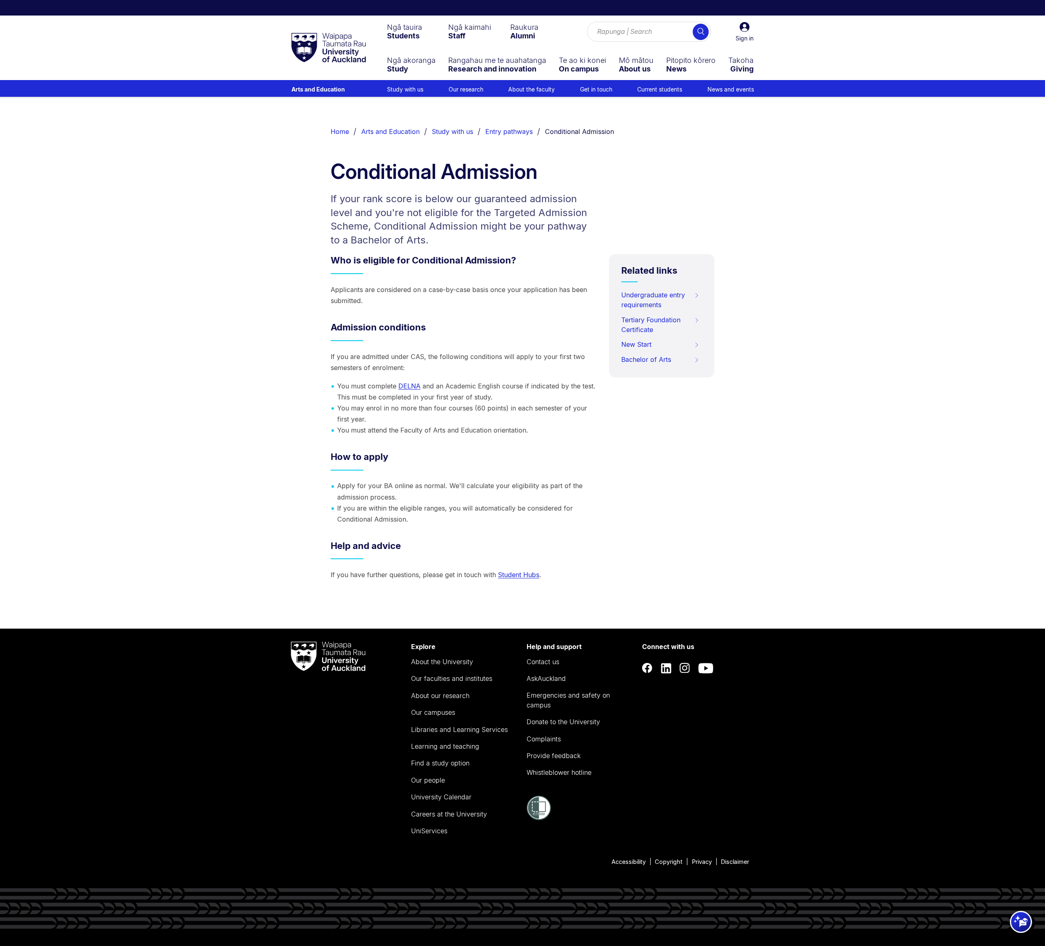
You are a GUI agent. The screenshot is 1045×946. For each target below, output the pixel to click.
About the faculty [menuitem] (531, 89)
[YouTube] (705, 668)
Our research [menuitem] (466, 89)
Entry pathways (509, 131)
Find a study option (440, 763)
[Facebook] (647, 668)
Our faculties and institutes (451, 678)
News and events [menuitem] (730, 89)
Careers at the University (449, 814)
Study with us (452, 131)
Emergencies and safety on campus (568, 700)
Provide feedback (553, 756)
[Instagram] (685, 668)
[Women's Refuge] (539, 818)
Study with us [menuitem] (405, 89)
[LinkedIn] (666, 668)
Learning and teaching (445, 746)
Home (340, 131)
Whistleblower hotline (559, 772)
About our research (440, 696)
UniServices (429, 831)
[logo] (328, 48)
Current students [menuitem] (659, 89)
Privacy (702, 861)
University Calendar (441, 797)
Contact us (543, 662)
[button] (745, 32)
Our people (428, 780)
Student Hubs (518, 575)
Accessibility (628, 861)
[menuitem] (404, 31)
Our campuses (433, 712)
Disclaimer (735, 861)
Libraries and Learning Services (459, 729)
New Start (636, 344)
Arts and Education (318, 89)
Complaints (544, 739)
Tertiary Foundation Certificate (650, 325)
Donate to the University (563, 722)
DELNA (409, 386)
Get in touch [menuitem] (596, 89)
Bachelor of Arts (646, 359)
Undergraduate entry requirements (653, 300)
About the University (442, 662)
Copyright (669, 861)
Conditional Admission (579, 131)
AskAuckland (546, 678)
